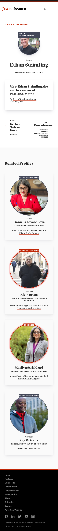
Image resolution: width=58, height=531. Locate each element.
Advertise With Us (13, 509)
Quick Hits (10, 482)
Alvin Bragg (29, 294)
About (7, 498)
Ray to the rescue (29, 449)
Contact (8, 506)
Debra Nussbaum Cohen (24, 99)
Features (9, 479)
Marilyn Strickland (29, 367)
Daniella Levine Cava (29, 222)
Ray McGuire (29, 440)
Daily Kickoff (11, 486)
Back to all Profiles (18, 25)
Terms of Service (25, 526)
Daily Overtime (12, 490)
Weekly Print (11, 494)
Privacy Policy (10, 526)
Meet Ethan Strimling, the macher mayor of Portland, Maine (29, 90)
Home (7, 475)
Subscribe (9, 502)
